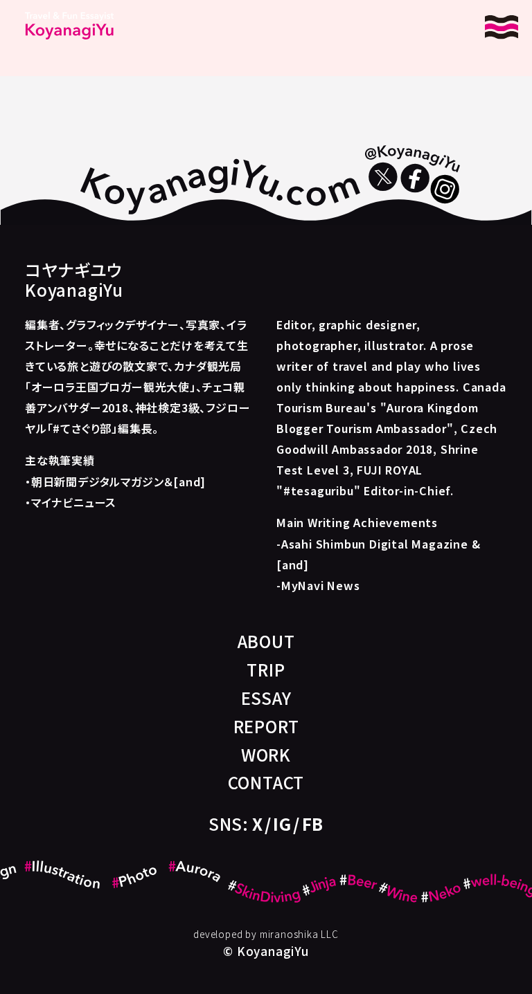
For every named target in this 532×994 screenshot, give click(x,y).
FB (312, 823)
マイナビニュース (73, 502)
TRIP (266, 669)
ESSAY (266, 697)
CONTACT (266, 782)
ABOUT (266, 641)
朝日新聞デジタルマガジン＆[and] (118, 481)
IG (282, 823)
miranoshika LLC (299, 934)
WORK (266, 754)
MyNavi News (320, 585)
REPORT (266, 726)
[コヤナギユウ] (69, 25)
